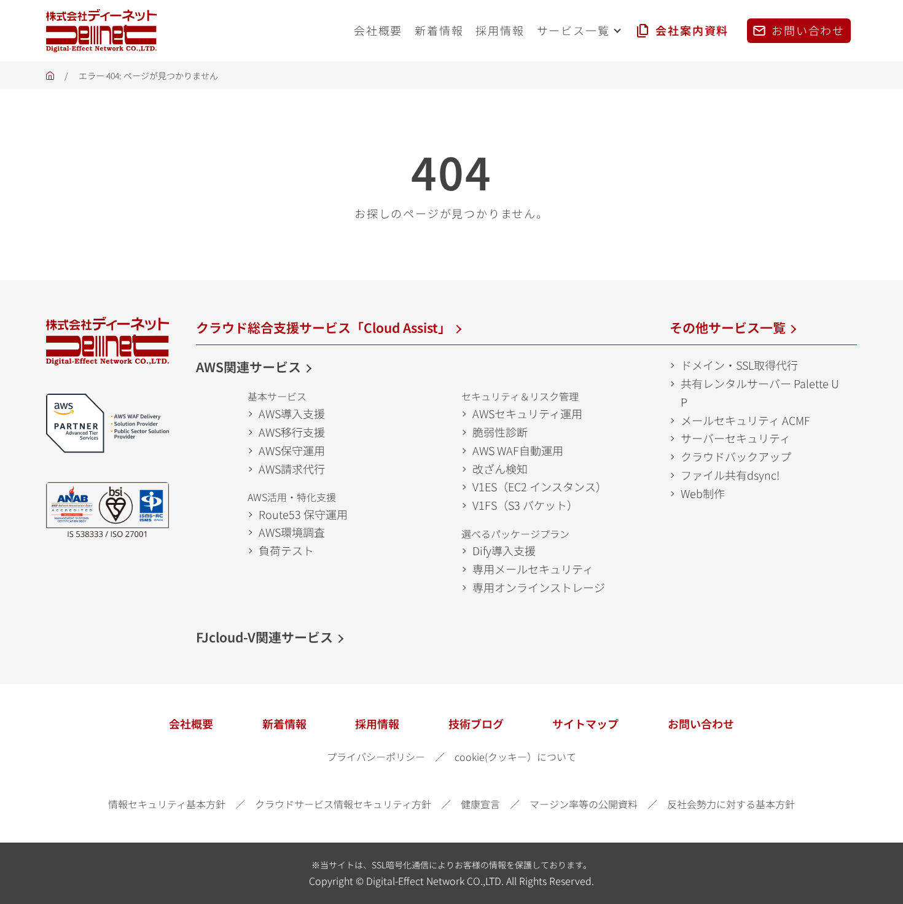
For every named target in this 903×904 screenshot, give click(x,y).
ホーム (50, 79)
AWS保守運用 (292, 450)
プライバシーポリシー (376, 756)
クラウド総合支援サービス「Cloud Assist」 (323, 327)
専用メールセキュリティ (532, 569)
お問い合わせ (701, 723)
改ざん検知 (500, 469)
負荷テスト (286, 550)
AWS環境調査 (292, 532)
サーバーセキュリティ (736, 438)
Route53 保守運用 (303, 514)
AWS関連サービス (248, 366)
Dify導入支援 (504, 550)
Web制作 (703, 493)
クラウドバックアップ (736, 456)
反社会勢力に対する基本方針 (731, 804)
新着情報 (284, 723)
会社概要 (191, 723)
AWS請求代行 (292, 469)
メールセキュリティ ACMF (745, 420)
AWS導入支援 (292, 413)
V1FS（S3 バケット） (525, 505)
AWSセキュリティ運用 (527, 413)
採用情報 (377, 723)
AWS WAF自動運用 (517, 450)
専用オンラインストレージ (538, 587)
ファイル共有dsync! (730, 475)
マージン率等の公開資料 (584, 804)
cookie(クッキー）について (515, 756)
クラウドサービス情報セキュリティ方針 (343, 804)
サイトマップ (585, 723)
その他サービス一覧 (728, 327)
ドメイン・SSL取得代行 (739, 365)
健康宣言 (480, 804)
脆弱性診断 (500, 432)
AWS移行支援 (292, 432)
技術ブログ (476, 723)
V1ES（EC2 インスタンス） (539, 486)
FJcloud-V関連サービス (264, 637)
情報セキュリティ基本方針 (166, 804)
